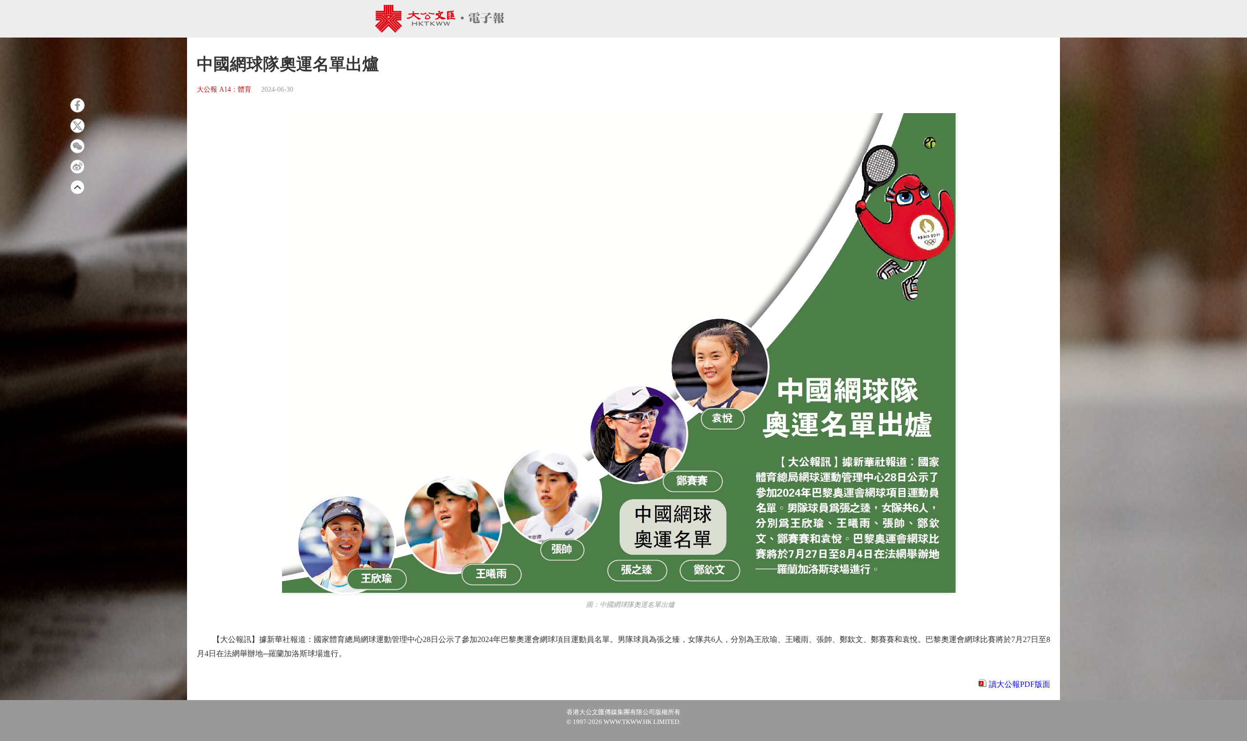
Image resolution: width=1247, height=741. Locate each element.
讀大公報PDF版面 (1019, 684)
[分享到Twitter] (77, 125)
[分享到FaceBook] (77, 105)
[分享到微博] (77, 166)
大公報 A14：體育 (224, 89)
